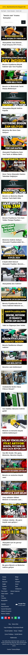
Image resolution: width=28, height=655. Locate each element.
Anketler (3, 604)
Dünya (4, 579)
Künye (15, 631)
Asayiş (4, 577)
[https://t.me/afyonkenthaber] (19, 618)
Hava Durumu (5, 606)
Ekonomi (4, 581)
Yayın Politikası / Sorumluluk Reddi (13, 627)
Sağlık (4, 584)
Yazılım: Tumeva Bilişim (13, 649)
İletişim (20, 631)
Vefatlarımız (18, 588)
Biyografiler (4, 600)
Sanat (16, 584)
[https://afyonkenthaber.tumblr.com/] (12, 618)
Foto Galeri (4, 591)
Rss (10, 624)
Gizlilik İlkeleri (18, 634)
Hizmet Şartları (9, 631)
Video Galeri (4, 593)
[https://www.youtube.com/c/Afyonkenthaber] (9, 618)
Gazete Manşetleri (6, 609)
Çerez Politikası (9, 634)
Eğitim (17, 579)
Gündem (17, 581)
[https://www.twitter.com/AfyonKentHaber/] (2, 618)
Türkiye (4, 588)
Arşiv (11, 593)
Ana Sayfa (3, 11)
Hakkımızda (13, 637)
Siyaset (4, 586)
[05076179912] (15, 618)
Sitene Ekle (15, 624)
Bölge (16, 577)
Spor (16, 586)
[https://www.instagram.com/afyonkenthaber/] (5, 618)
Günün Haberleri (15, 591)
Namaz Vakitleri (5, 613)
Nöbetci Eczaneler (6, 611)
